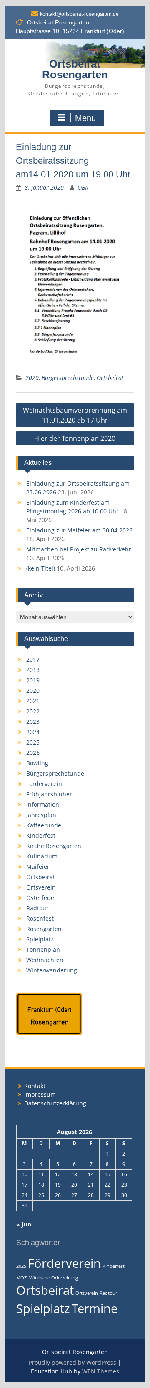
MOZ (21, 1278)
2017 (33, 659)
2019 (33, 680)
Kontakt (34, 1086)
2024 (33, 732)
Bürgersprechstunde (68, 378)
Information (42, 804)
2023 (33, 721)
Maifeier (38, 867)
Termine (95, 1308)
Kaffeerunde (43, 825)
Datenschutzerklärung (55, 1103)
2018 (33, 670)
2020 (32, 378)
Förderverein (44, 784)
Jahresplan (41, 815)
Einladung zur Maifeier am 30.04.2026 (79, 530)
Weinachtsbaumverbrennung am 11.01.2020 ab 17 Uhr (75, 415)
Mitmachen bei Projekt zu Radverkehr (78, 549)
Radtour (37, 908)
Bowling (37, 763)
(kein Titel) (40, 568)
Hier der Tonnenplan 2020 (74, 438)
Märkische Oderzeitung (53, 1278)
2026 (33, 753)
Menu (85, 118)
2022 (33, 711)
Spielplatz (40, 939)
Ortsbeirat (110, 378)
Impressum (40, 1094)
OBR (83, 187)
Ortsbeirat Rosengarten (75, 69)
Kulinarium (42, 856)
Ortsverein (41, 887)
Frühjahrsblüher (49, 794)
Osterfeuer (41, 898)
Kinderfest (40, 835)
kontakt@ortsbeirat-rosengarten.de (79, 14)
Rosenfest (40, 918)
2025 (33, 742)
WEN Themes (100, 1371)
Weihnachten (44, 960)
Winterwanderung (51, 970)
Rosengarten (44, 929)
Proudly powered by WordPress (72, 1362)
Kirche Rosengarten (53, 846)
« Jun (23, 1224)
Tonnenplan (43, 949)
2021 (33, 701)
